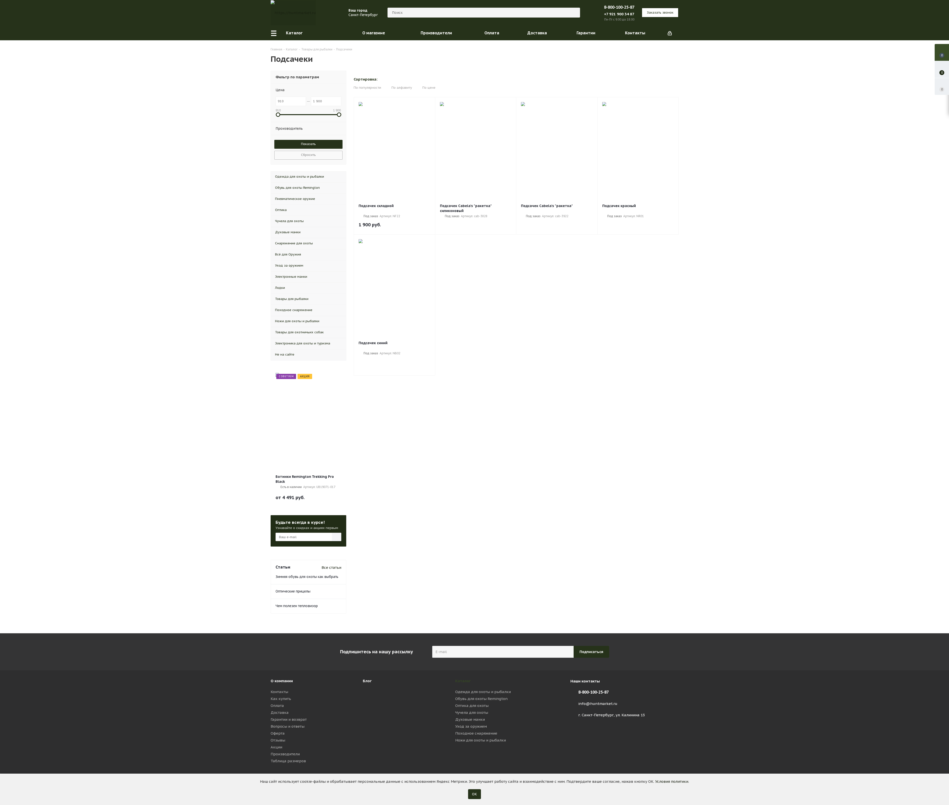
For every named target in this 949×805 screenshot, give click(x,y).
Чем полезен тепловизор (297, 606)
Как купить (281, 698)
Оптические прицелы (293, 591)
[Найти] (574, 13)
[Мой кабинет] (669, 33)
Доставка (280, 712)
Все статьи (331, 567)
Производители (285, 754)
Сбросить (308, 155)
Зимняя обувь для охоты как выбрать (307, 576)
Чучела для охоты (471, 712)
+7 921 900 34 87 (619, 14)
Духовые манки (470, 719)
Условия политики (671, 781)
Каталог (463, 680)
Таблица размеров (288, 761)
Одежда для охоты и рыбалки (483, 691)
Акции (276, 747)
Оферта (278, 733)
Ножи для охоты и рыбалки (480, 740)
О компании (282, 680)
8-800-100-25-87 (619, 7)
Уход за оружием (471, 726)
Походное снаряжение (476, 733)
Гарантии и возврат (289, 719)
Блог (367, 680)
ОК (474, 794)
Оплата (277, 705)
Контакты (279, 691)
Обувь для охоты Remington (481, 698)
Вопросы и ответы (287, 726)
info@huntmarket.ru (597, 703)
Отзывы (278, 740)
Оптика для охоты (472, 705)
